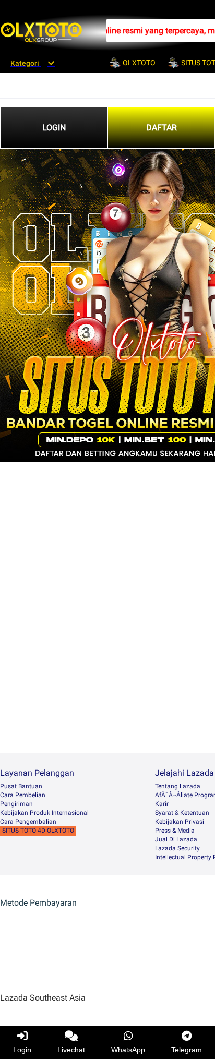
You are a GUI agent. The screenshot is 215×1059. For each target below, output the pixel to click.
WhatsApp (128, 1049)
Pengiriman (16, 804)
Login (22, 1049)
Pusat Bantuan (21, 786)
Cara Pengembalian (28, 821)
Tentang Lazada (177, 786)
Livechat (71, 1049)
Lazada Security (177, 848)
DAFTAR (161, 128)
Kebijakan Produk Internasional (44, 812)
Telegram (186, 1049)
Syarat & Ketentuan (182, 812)
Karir (162, 804)
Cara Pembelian (22, 795)
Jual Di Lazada (176, 839)
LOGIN (54, 128)
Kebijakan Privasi (179, 821)
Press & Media (175, 830)
